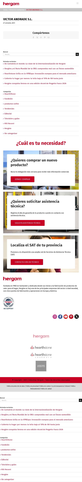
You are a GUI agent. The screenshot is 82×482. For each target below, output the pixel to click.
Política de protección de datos (16, 386)
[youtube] (66, 316)
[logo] (41, 352)
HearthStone (10, 94)
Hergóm (7, 128)
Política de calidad (46, 389)
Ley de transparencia (57, 386)
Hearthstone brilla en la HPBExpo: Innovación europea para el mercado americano (40, 73)
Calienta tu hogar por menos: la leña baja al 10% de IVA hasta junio (33, 78)
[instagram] (55, 316)
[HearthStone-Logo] (41, 346)
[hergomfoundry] (41, 335)
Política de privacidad (32, 386)
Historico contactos (16, 10)
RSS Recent (9, 123)
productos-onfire (11, 104)
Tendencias (9, 109)
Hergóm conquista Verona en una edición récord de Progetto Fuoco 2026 (35, 83)
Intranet (67, 386)
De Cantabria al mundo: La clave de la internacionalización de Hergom (34, 64)
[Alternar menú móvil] (78, 3)
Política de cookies (45, 386)
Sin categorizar (10, 133)
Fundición (8, 99)
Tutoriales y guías (11, 118)
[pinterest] (71, 316)
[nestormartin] (41, 362)
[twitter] (76, 316)
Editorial (8, 114)
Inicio (5, 10)
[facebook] (60, 316)
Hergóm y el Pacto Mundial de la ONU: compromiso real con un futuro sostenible (39, 68)
